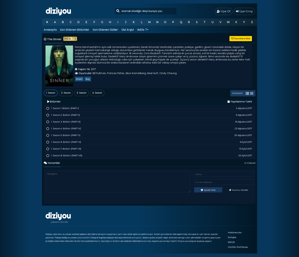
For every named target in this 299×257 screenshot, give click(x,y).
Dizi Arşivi (127, 30)
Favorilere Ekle (241, 38)
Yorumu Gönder (240, 190)
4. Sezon (97, 92)
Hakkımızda (235, 232)
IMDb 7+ (142, 30)
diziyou (58, 11)
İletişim (232, 237)
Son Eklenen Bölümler (74, 30)
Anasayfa (50, 30)
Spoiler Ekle (209, 190)
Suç (88, 79)
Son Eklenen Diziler (105, 30)
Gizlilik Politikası (238, 247)
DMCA (231, 242)
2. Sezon (66, 92)
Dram (79, 79)
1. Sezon (50, 92)
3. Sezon (81, 92)
